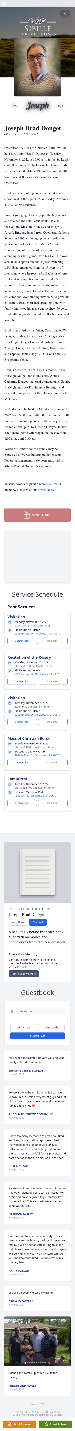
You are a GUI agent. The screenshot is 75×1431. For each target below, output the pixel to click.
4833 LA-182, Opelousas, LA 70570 (35, 795)
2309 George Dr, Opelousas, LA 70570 (37, 633)
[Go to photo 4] (32, 1362)
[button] (37, 1341)
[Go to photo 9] (43, 1362)
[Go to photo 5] (34, 1362)
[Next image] (67, 1341)
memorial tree (48, 483)
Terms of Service (47, 1414)
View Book (18, 922)
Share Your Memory (24, 973)
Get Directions (22, 640)
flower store (45, 489)
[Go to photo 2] (27, 1362)
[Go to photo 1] (25, 1363)
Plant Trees (53, 640)
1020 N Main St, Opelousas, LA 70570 (37, 755)
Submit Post (37, 1036)
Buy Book (38, 922)
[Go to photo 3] (30, 1362)
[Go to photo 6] (36, 1362)
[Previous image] (8, 1341)
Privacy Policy (27, 1414)
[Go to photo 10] (45, 1362)
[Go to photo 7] (38, 1362)
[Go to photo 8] (41, 1362)
